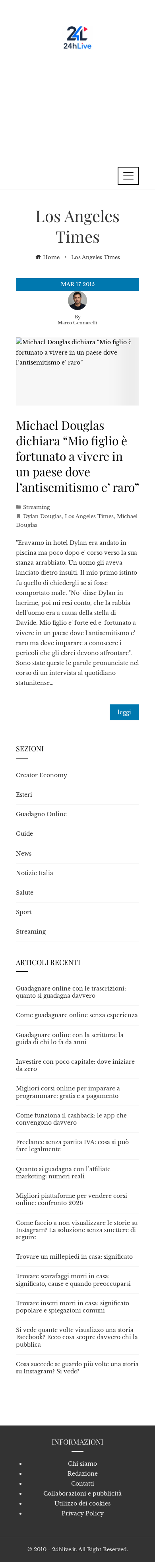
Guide (24, 833)
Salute (24, 892)
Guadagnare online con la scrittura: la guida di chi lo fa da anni (70, 1039)
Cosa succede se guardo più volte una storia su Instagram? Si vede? (77, 1368)
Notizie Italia (34, 873)
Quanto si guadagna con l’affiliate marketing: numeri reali (63, 1173)
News (23, 853)
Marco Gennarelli (77, 323)
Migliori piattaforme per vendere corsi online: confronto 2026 (71, 1199)
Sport (24, 912)
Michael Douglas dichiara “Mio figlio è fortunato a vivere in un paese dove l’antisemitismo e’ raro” (77, 456)
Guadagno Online (41, 814)
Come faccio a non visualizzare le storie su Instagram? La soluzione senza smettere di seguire (77, 1230)
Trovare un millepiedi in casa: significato (74, 1256)
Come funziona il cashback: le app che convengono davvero (71, 1119)
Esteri (24, 794)
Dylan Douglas (42, 516)
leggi (124, 712)
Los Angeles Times (89, 516)
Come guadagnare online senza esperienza (77, 1015)
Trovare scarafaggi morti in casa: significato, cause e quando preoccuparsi (73, 1280)
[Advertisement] (77, 103)
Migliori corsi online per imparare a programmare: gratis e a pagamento (68, 1092)
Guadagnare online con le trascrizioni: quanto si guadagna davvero (71, 992)
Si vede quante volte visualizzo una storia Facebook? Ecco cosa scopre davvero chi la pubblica (77, 1337)
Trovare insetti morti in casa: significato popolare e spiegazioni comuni (72, 1307)
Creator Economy (41, 775)
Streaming (36, 507)
